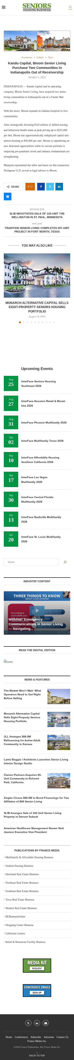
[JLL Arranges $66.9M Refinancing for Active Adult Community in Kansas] (58, 742)
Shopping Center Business (19, 925)
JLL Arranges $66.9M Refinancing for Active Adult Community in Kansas (22, 740)
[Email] (46, 1023)
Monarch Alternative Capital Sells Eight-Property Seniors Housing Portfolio (37, 307)
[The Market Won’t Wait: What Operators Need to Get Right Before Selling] (58, 696)
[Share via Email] (7, 196)
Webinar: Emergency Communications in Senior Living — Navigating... (36, 624)
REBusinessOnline (15, 916)
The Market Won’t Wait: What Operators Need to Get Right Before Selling (22, 694)
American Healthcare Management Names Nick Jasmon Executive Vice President (34, 830)
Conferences (21, 1037)
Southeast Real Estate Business (22, 891)
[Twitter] (28, 1023)
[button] (7, 288)
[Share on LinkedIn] (59, 186)
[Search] (70, 8)
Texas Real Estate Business (20, 899)
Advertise (49, 1037)
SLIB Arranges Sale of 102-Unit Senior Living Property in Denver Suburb (32, 815)
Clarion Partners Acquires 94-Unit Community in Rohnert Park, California (23, 778)
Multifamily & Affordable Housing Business (29, 857)
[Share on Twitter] (50, 186)
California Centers (15, 933)
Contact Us (62, 1037)
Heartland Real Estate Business (22, 874)
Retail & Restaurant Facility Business (25, 942)
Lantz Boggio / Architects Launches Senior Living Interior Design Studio (36, 761)
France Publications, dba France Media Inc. (40, 1047)
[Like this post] (31, 187)
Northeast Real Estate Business (22, 882)
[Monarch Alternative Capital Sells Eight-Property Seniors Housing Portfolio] (37, 275)
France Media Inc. (37, 1041)
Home (9, 1037)
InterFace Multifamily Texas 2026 (42, 440)
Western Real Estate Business (21, 908)
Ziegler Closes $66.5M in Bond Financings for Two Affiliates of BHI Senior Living (36, 799)
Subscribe (36, 1037)
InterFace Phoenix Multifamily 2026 (44, 422)
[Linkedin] (37, 1023)
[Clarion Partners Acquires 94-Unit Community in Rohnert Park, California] (58, 780)
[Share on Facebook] (41, 186)
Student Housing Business (19, 865)
